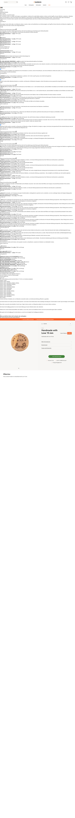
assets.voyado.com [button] (4, 104)
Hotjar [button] (1, 83)
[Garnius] (37, 2)
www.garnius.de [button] (3, 59)
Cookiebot (26, 279)
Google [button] (1, 27)
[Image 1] (19, 368)
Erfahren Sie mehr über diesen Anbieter (8, 29)
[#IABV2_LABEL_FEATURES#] (5, 289)
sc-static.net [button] (2, 115)
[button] (37, 47)
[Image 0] (18, 368)
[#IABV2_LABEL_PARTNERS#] (5, 293)
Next (35, 345)
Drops (43, 328)
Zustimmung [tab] (2, 9)
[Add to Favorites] (70, 323)
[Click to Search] (17, 2)
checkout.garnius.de (4, 276)
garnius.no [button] (2, 54)
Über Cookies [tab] (2, 13)
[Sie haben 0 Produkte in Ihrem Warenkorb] (71, 2)
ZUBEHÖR (45, 323)
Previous (3, 345)
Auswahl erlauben (12, 317)
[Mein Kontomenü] (66, 2)
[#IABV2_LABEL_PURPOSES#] (6, 285)
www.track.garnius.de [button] (4, 228)
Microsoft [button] (2, 156)
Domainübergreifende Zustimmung (7, 272)
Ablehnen (18, 317)
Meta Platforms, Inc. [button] (4, 129)
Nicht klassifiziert (3, 240)
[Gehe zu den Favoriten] (68, 2)
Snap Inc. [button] (2, 180)
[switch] (0, 22)
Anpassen (7, 317)
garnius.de (2, 277)
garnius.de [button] (2, 35)
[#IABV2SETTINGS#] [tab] (4, 12)
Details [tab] (1, 10)
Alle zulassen (2, 317)
